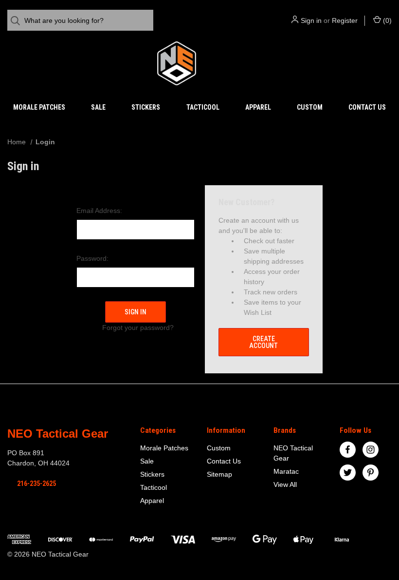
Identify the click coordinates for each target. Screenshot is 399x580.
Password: (92, 258)
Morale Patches (39, 107)
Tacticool (202, 107)
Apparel (258, 107)
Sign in (311, 20)
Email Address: (99, 210)
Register (345, 20)
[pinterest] (370, 472)
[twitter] (348, 472)
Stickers (145, 107)
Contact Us (367, 107)
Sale (98, 107)
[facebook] (348, 449)
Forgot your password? (138, 327)
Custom (310, 107)
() (386, 20)
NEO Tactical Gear (293, 453)
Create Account (263, 342)
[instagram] (370, 449)
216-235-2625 (36, 483)
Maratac (286, 471)
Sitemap (219, 474)
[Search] (18, 21)
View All (285, 484)
